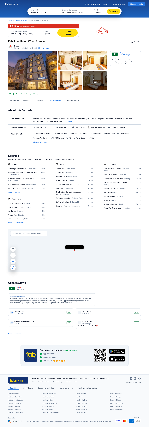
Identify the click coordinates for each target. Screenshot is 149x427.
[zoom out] (13, 261)
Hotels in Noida (81, 403)
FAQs (33, 382)
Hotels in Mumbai (116, 394)
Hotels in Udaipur (48, 406)
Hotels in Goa (80, 397)
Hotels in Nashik (47, 409)
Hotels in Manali (81, 409)
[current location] (13, 249)
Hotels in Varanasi (14, 409)
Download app (103, 378)
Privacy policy (57, 382)
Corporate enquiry (119, 4)
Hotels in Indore (81, 400)
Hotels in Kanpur (82, 406)
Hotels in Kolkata (48, 397)
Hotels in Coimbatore (15, 413)
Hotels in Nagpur (14, 406)
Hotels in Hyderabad (15, 400)
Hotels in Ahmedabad (49, 403)
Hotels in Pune (81, 394)
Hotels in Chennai (14, 403)
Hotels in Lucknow (116, 403)
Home (10, 20)
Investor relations (48, 378)
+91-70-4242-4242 (93, 4)
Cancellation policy (70, 382)
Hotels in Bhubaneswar (50, 413)
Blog (59, 378)
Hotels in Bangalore (21, 20)
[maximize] (13, 267)
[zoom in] (13, 255)
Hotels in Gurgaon (116, 397)
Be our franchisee (70, 378)
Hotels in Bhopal (115, 400)
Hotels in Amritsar (116, 406)
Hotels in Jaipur (47, 400)
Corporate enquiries (87, 378)
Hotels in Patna (81, 413)
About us (106, 4)
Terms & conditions (44, 382)
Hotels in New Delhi (49, 394)
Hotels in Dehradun (116, 409)
